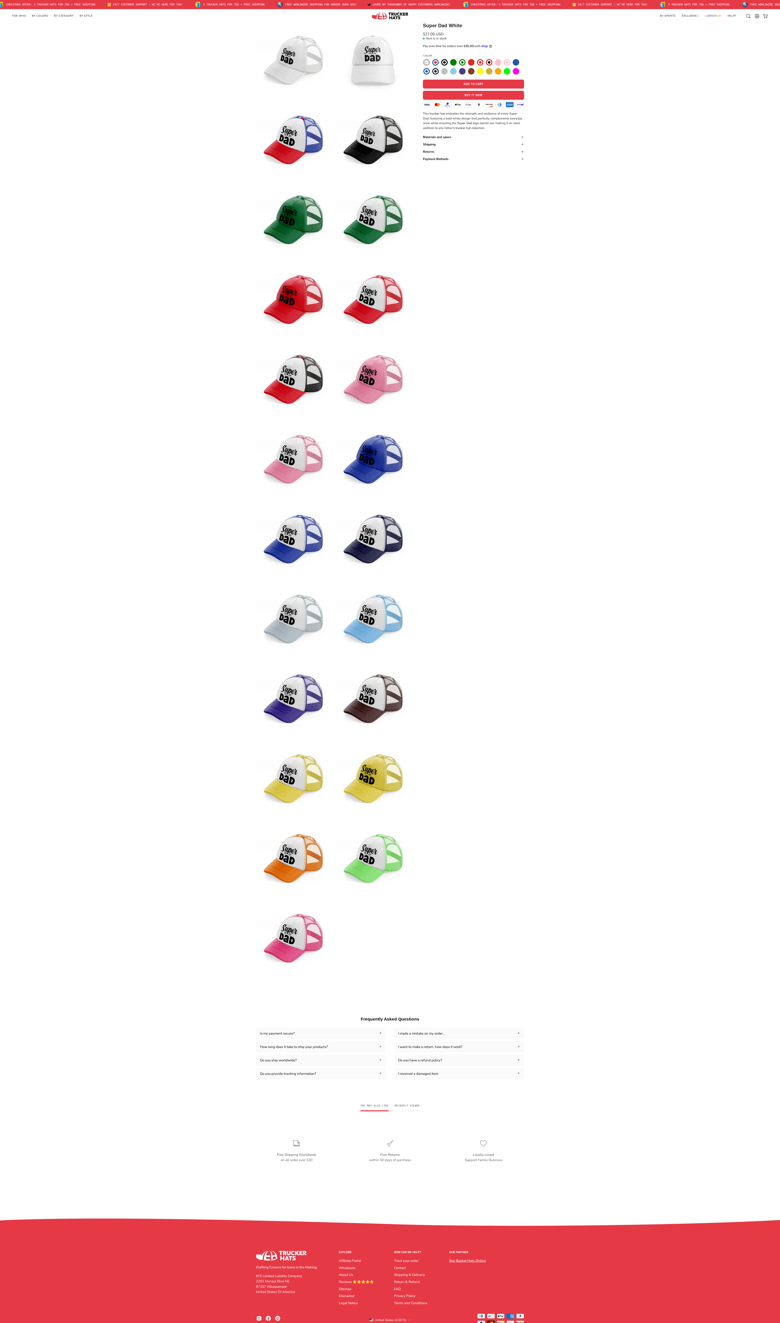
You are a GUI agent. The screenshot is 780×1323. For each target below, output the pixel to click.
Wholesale (347, 1267)
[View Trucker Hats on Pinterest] (278, 1318)
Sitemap (345, 1288)
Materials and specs (437, 137)
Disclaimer (347, 1296)
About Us (346, 1274)
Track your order (406, 1260)
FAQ (397, 1288)
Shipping (429, 144)
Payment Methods (435, 159)
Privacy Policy (405, 1296)
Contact (400, 1267)
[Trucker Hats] (390, 16)
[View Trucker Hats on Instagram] (259, 1318)
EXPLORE (345, 1252)
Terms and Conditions (410, 1302)
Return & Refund (407, 1281)
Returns (428, 151)
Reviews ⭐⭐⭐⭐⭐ (356, 1281)
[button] (19, 16)
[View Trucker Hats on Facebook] (268, 1318)
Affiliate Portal (350, 1260)
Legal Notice (348, 1302)
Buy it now (473, 95)
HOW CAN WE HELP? (407, 1252)
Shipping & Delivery (409, 1274)
